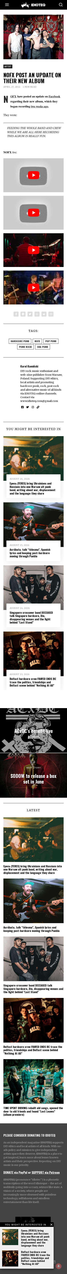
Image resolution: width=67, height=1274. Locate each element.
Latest (8, 66)
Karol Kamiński (29, 366)
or (29, 1172)
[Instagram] (33, 407)
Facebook (54, 96)
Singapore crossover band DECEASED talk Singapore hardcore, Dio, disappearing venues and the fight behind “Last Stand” (31, 617)
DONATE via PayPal (15, 1172)
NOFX (13, 96)
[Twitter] (30, 314)
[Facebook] (16, 314)
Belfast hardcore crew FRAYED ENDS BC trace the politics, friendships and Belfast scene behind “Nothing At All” (35, 1258)
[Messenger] (23, 314)
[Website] (38, 407)
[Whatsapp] (36, 314)
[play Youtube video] (33, 175)
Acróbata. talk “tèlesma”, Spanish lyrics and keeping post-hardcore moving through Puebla (30, 553)
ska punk (42, 346)
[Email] (50, 314)
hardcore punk (20, 341)
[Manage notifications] (58, 1266)
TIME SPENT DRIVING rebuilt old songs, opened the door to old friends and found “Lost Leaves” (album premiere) (33, 1111)
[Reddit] (43, 314)
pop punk (50, 341)
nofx (37, 341)
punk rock (25, 346)
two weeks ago (39, 106)
